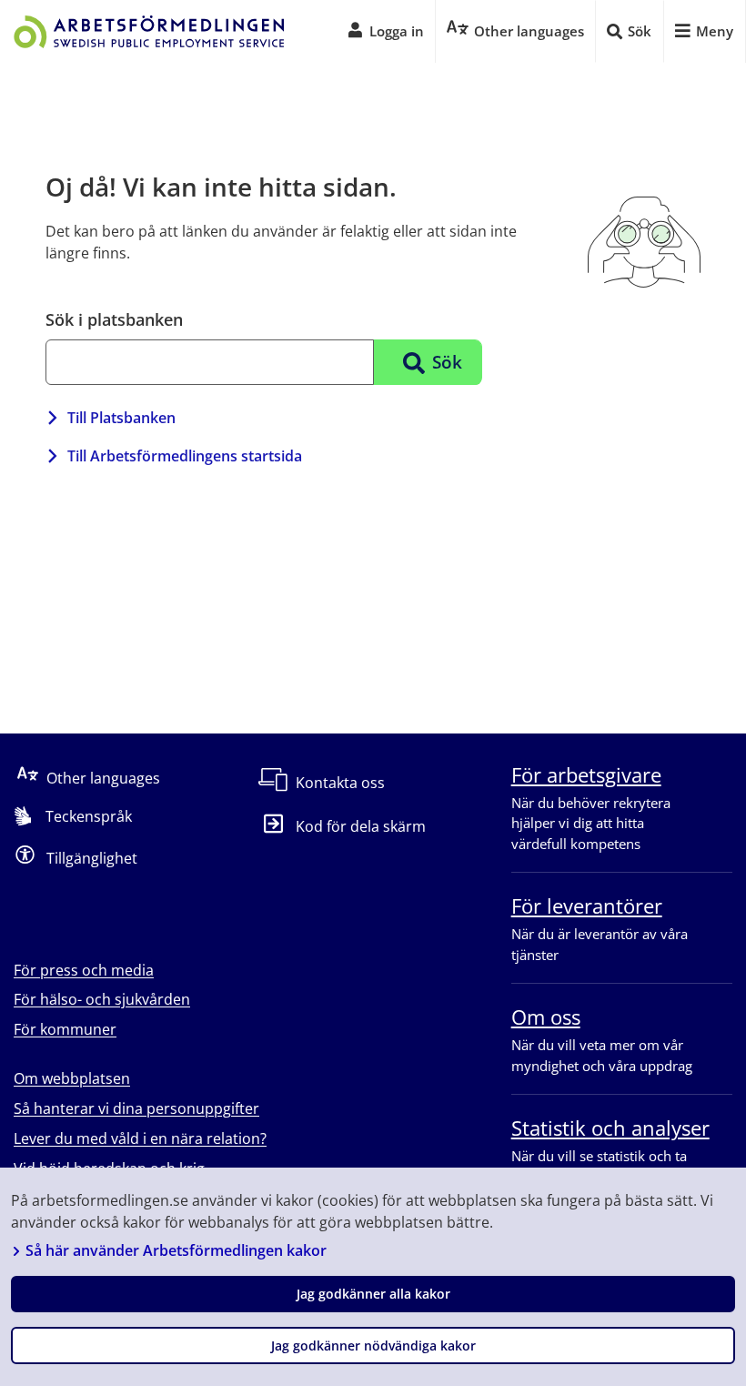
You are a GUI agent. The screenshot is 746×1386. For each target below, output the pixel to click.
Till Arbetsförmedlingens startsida (184, 456)
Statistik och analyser (610, 1127)
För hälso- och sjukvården (102, 999)
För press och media (84, 970)
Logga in (396, 31)
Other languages (103, 777)
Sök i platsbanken (114, 319)
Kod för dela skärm (360, 826)
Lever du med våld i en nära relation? (140, 1138)
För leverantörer (586, 905)
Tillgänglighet (91, 857)
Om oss (545, 1016)
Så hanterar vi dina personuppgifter (136, 1108)
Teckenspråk (88, 816)
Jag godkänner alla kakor (373, 1293)
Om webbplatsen (72, 1078)
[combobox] (209, 362)
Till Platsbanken (121, 418)
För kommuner (65, 1029)
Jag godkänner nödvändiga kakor (373, 1345)
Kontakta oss (340, 783)
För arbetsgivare (586, 774)
